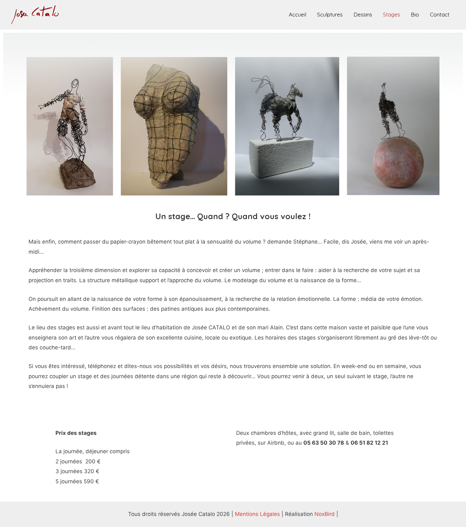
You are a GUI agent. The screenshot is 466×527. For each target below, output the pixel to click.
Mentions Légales (257, 514)
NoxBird (324, 514)
